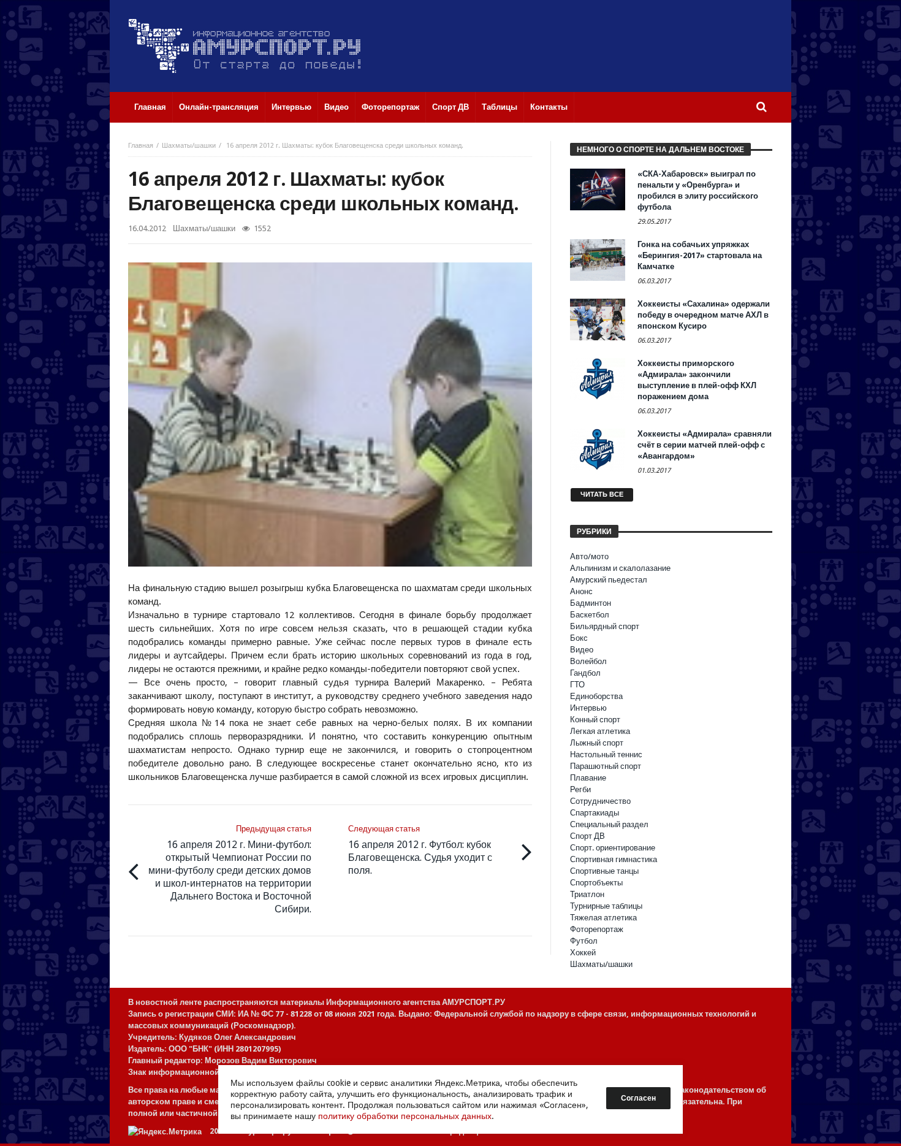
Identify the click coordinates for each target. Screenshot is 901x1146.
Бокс (579, 638)
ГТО (577, 684)
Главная (140, 146)
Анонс (581, 591)
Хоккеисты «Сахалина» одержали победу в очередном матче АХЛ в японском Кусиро (703, 314)
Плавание (588, 777)
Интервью (588, 707)
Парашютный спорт (605, 766)
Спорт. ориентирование (612, 847)
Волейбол (588, 661)
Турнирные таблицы (606, 906)
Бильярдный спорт (604, 626)
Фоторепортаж (596, 929)
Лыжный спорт (596, 742)
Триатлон (587, 894)
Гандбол (585, 673)
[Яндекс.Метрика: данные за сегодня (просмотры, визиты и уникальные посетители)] (165, 1131)
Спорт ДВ (587, 836)
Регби (580, 789)
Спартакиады (594, 812)
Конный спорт (595, 719)
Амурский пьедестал (608, 579)
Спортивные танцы (604, 871)
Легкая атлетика (600, 731)
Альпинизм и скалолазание (620, 568)
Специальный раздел (609, 824)
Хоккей (583, 952)
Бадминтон (590, 603)
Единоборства (596, 696)
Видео (581, 649)
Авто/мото (589, 556)
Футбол (584, 940)
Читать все (601, 495)
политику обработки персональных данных (405, 1116)
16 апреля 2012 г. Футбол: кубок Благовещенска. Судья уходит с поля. (420, 850)
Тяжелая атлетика (603, 917)
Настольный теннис (606, 754)
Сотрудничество (600, 801)
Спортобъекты (596, 882)
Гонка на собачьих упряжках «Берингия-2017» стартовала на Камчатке (699, 255)
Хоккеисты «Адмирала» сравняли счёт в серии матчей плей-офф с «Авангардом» (704, 444)
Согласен (638, 1098)
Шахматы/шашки (189, 146)
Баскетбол (589, 614)
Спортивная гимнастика (613, 859)
